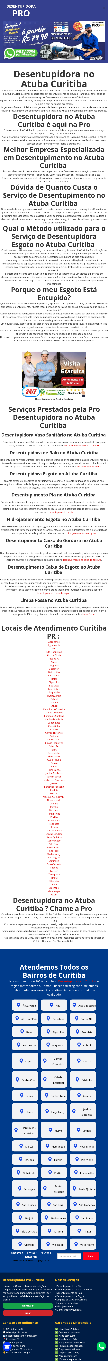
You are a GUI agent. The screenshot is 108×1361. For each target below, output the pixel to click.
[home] (21, 11)
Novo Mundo (54, 800)
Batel (54, 678)
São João (54, 850)
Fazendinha (54, 753)
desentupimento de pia (60, 512)
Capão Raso (54, 722)
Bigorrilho (54, 682)
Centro (54, 729)
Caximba (54, 736)
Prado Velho (54, 820)
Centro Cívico (54, 739)
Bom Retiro (54, 689)
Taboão (54, 867)
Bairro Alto (54, 672)
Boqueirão (54, 692)
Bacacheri (54, 668)
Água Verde (54, 645)
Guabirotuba (54, 759)
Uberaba (54, 881)
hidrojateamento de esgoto (81, 533)
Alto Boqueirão (54, 651)
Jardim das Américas (54, 780)
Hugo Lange (54, 769)
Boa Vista (54, 685)
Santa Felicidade (54, 833)
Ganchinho (54, 756)
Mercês (54, 793)
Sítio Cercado (54, 864)
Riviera (54, 827)
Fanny (54, 749)
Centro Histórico (54, 732)
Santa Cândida (54, 830)
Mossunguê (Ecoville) (54, 796)
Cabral (54, 699)
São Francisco (54, 847)
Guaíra (54, 763)
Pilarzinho (54, 810)
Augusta (54, 665)
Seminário (54, 860)
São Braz (54, 844)
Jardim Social (54, 776)
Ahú (54, 648)
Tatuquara (54, 874)
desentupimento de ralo (89, 466)
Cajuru (54, 705)
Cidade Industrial (54, 742)
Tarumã (54, 871)
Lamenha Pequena (54, 786)
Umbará (54, 884)
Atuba (54, 662)
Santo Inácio (54, 840)
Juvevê (54, 783)
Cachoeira (54, 702)
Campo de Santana (54, 716)
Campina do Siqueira (54, 709)
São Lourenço (54, 854)
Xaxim (54, 894)
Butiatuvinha (54, 695)
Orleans (54, 803)
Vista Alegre (54, 891)
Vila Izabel (54, 887)
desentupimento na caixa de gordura (81, 559)
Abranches (54, 641)
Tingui (54, 877)
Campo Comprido (54, 712)
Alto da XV (54, 658)
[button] (104, 8)
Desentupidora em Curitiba (77, 981)
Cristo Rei (54, 746)
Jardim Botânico (54, 773)
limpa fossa (88, 614)
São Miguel (54, 857)
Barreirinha (54, 675)
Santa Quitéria (54, 837)
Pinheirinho (54, 813)
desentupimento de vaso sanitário (82, 445)
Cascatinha (54, 726)
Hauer (54, 766)
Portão (54, 817)
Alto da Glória (54, 655)
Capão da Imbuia (54, 719)
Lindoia (54, 790)
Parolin (54, 807)
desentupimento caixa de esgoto (54, 593)
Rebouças (54, 823)
